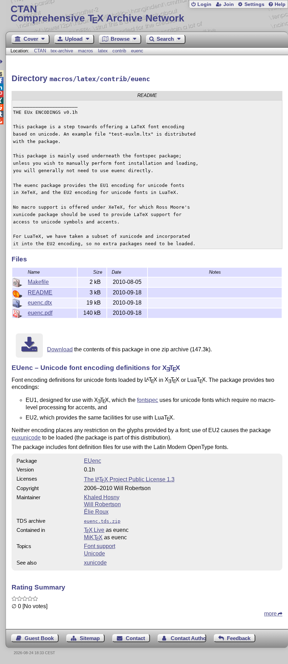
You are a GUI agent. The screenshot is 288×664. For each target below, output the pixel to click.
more (270, 614)
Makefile (38, 282)
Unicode (94, 553)
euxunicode (26, 438)
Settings (254, 4)
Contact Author (188, 638)
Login (204, 4)
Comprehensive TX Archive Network (97, 14)
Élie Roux (96, 512)
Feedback (238, 638)
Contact (135, 638)
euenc (137, 50)
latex (103, 50)
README (40, 292)
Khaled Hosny (101, 497)
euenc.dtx (40, 303)
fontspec (147, 400)
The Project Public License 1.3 (129, 479)
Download (60, 349)
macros (85, 50)
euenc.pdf (40, 313)
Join (228, 4)
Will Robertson (102, 504)
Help (280, 4)
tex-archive (62, 50)
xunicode (95, 563)
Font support (99, 546)
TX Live (94, 530)
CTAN (40, 50)
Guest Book (39, 638)
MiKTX (93, 537)
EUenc (92, 461)
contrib (119, 50)
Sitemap (90, 638)
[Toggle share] (2, 61)
